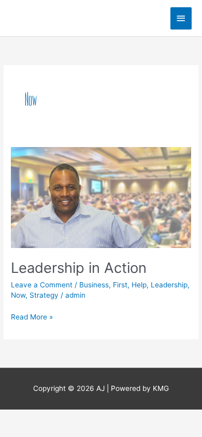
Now (18, 295)
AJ (20, 18)
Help (139, 285)
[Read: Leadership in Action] (101, 197)
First (120, 285)
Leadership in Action (79, 267)
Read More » (32, 316)
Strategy (44, 295)
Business (94, 285)
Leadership (169, 285)
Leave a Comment (42, 285)
